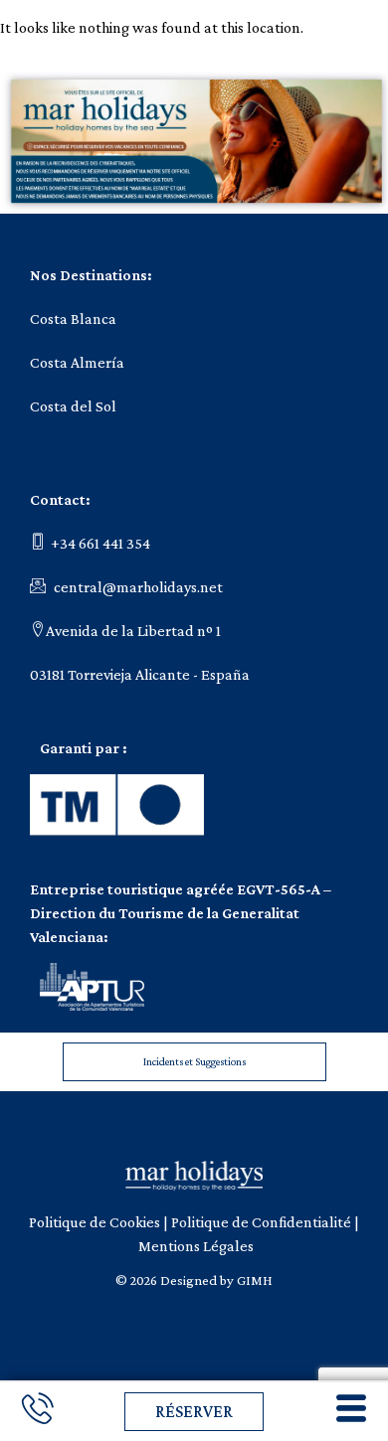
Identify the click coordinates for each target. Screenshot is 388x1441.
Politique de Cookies (94, 1221)
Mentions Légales (196, 1245)
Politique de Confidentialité (261, 1221)
